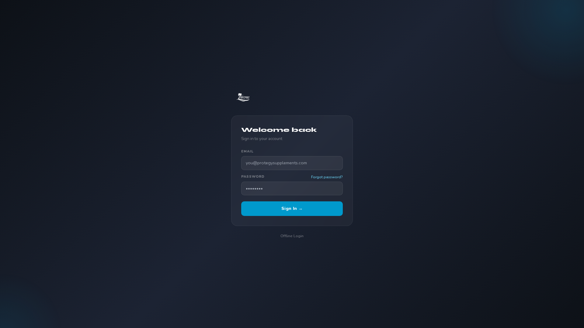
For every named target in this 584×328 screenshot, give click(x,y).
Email (247, 151)
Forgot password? (327, 177)
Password (253, 176)
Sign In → (292, 208)
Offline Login (292, 235)
